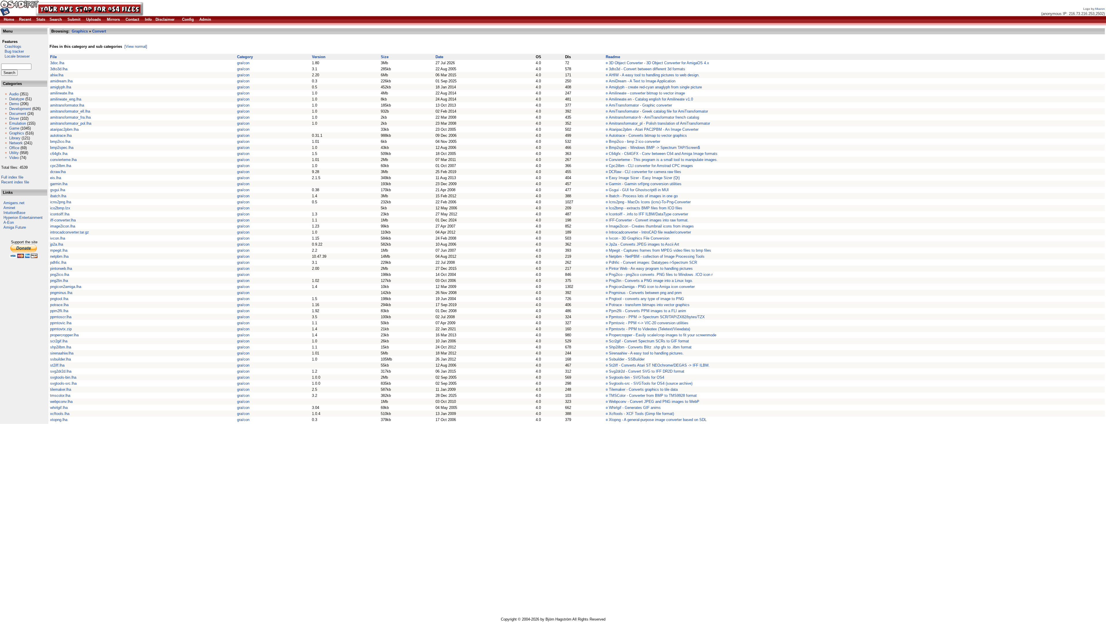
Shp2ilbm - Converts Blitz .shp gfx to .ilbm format (650, 347)
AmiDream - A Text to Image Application (642, 81)
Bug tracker (12, 51)
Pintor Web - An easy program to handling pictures (651, 268)
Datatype (16, 99)
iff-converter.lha (63, 220)
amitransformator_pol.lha (70, 123)
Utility (14, 153)
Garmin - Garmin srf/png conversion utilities (645, 184)
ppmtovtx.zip (61, 329)
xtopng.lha (58, 420)
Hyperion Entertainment (23, 217)
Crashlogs (11, 46)
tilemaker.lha (60, 389)
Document (17, 113)
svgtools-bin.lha (63, 377)
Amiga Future (14, 227)
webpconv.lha (61, 401)
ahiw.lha (56, 75)
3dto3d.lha (58, 69)
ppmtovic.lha (60, 323)
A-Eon (8, 222)
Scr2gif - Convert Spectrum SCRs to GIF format (649, 341)
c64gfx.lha (58, 153)
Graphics (16, 133)
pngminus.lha (61, 293)
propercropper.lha (64, 335)
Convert (99, 31)
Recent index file (15, 182)
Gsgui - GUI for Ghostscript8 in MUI (639, 190)
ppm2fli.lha (59, 311)
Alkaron (1100, 8)
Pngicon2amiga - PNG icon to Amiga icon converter (652, 287)
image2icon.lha (62, 226)
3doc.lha (57, 63)
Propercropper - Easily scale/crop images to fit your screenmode (662, 335)
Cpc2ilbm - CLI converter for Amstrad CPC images (651, 166)
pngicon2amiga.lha (65, 287)
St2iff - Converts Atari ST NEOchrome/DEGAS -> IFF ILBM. (659, 365)
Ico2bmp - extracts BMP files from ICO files (645, 208)
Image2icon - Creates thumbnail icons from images (651, 226)
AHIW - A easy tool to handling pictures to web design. (654, 75)
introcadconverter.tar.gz (69, 232)
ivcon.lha (57, 238)
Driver (14, 118)
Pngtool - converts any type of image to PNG (646, 299)
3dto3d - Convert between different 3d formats (647, 69)
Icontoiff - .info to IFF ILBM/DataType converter (648, 214)
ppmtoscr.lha (60, 317)
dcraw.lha (58, 172)
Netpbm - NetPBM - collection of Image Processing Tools (656, 256)
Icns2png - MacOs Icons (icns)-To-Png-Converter (650, 202)
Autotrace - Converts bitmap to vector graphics (648, 135)
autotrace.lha (61, 135)
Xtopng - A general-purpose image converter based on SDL (658, 420)
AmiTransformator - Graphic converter (640, 105)
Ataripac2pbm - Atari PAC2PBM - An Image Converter (653, 129)
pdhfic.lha (58, 262)
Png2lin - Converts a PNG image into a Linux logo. (651, 280)
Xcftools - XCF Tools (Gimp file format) (641, 413)
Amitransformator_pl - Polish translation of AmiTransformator (659, 123)
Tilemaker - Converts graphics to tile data (643, 389)
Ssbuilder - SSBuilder (627, 359)
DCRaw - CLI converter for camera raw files (645, 172)
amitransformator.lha (67, 105)
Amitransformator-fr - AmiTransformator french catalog (654, 117)
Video (14, 158)
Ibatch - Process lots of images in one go (643, 196)
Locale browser (15, 56)
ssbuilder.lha (60, 359)
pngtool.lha (59, 299)
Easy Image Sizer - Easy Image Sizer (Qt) (644, 178)
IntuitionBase (14, 213)
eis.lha (55, 178)
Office (14, 148)
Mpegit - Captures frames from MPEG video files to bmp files (660, 250)
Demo (14, 104)
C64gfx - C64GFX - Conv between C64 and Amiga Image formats (663, 153)
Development (20, 109)
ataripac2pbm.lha (64, 129)
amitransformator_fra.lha (70, 117)
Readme (613, 57)
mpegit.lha (58, 250)
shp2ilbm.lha (60, 347)
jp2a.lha (56, 244)
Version (318, 57)
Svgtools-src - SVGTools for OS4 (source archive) (650, 383)
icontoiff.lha (59, 214)
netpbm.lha (59, 256)
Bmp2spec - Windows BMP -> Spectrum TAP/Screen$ (654, 147)
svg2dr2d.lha (60, 371)
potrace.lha (59, 305)
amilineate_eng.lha (65, 99)
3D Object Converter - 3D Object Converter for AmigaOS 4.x (659, 63)
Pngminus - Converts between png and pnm (645, 293)
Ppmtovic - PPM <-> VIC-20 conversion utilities (648, 323)
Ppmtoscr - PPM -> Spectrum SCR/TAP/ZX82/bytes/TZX (657, 317)
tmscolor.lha (60, 395)
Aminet (9, 208)
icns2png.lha (60, 202)
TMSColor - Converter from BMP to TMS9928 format (653, 395)
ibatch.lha (58, 196)
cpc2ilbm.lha (60, 166)
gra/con (243, 63)
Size (385, 57)
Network (16, 143)
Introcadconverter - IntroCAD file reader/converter (650, 232)
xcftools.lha (59, 413)
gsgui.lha (57, 190)
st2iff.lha (57, 365)
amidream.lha (61, 81)
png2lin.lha (59, 280)
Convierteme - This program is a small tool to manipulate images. (663, 160)
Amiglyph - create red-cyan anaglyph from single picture (655, 87)
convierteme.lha (63, 160)
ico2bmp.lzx (60, 208)
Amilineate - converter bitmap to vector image (647, 93)
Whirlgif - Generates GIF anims (635, 407)
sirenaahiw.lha (61, 353)
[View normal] (135, 46)
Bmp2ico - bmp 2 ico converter (634, 141)
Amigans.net (13, 203)
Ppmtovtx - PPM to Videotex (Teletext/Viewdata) (649, 329)
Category (245, 57)
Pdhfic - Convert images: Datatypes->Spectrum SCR (653, 262)
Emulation (17, 123)
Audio (14, 94)
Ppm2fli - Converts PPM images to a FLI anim (647, 311)
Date (439, 57)
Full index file (12, 177)
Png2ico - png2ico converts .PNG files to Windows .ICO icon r (661, 274)
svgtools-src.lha (63, 383)
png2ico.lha (59, 274)
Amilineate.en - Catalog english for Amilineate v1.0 (651, 99)
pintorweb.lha (61, 268)
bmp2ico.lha (60, 141)
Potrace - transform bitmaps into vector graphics (649, 305)
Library (14, 138)
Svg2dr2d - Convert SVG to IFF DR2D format (646, 371)
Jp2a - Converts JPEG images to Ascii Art (644, 244)
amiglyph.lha (60, 87)
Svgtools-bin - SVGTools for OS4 (636, 377)
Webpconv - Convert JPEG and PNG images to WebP (654, 401)
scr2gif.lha (58, 341)
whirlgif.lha (59, 407)
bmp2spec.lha (61, 147)
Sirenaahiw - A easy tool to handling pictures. (646, 353)
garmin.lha (58, 184)
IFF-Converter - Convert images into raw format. (649, 220)
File (53, 57)
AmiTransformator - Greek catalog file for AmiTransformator (658, 111)
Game (14, 128)
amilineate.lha (61, 93)
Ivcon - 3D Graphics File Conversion (639, 238)
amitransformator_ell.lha (70, 111)
